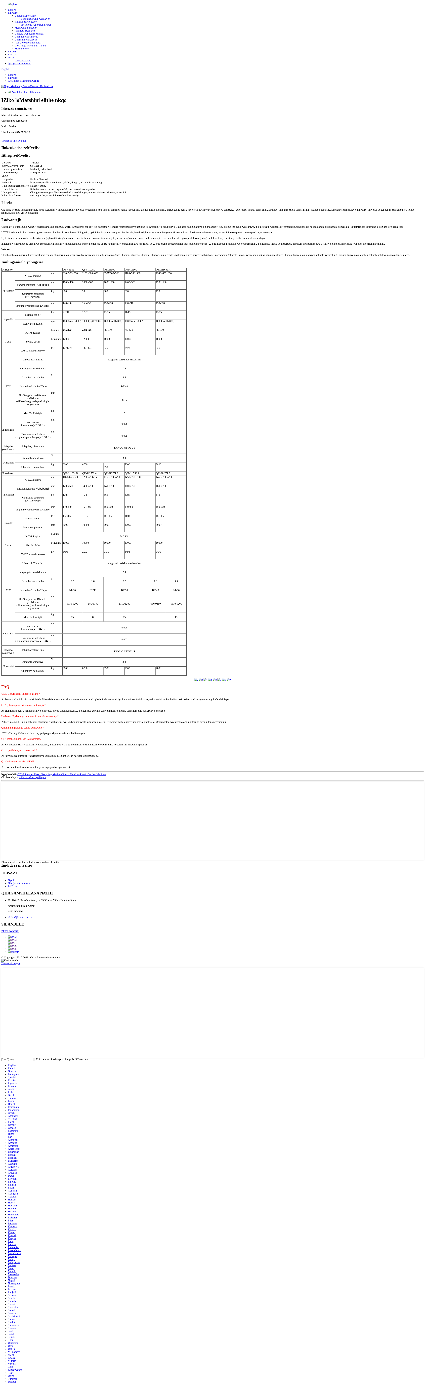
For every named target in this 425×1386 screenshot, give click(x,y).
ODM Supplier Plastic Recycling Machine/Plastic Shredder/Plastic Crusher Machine (61, 774)
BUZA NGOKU (10, 931)
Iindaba (12, 51)
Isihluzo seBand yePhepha (32, 777)
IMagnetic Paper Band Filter (36, 24)
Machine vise (22, 48)
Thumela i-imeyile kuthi (13, 140)
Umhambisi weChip (25, 15)
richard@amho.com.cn (20, 917)
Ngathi (11, 57)
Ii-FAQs (12, 54)
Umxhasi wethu (23, 60)
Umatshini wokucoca (26, 39)
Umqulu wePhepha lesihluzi (29, 33)
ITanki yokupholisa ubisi (28, 42)
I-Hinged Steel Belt (25, 30)
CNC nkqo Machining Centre (30, 45)
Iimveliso (13, 12)
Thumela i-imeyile (10, 963)
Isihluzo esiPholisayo (26, 21)
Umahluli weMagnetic (26, 36)
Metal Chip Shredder (26, 27)
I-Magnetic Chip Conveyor (35, 18)
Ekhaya (12, 9)
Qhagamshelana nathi (19, 63)
